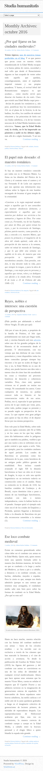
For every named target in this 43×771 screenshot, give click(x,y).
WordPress (19, 763)
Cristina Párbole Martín (23, 166)
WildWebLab (9, 767)
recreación (8, 745)
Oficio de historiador (27, 528)
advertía (37, 340)
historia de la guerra (19, 743)
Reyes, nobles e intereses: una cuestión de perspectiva (21, 306)
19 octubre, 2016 (9, 166)
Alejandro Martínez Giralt (23, 314)
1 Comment (34, 166)
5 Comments (33, 545)
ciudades (31, 146)
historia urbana (14, 148)
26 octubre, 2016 (9, 50)
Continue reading (32, 139)
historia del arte (15, 292)
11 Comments (35, 50)
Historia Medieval (15, 146)
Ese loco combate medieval (17, 539)
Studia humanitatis (21, 5)
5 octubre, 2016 (9, 545)
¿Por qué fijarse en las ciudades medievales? (20, 43)
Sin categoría (25, 290)
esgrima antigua (9, 743)
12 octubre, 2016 (9, 314)
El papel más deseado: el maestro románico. (22, 159)
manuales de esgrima (32, 743)
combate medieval (34, 741)
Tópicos (21, 148)
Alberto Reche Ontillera (23, 50)
